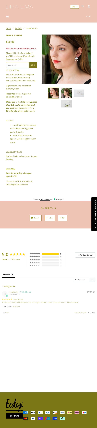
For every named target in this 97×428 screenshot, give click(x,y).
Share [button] (7, 313)
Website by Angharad (32, 402)
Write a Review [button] (86, 255)
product (18, 28)
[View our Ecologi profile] (14, 408)
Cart (88, 17)
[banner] (19, 6)
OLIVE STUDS (7, 306)
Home (8, 28)
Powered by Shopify (32, 407)
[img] (83, 6)
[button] (89, 313)
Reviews (6, 274)
